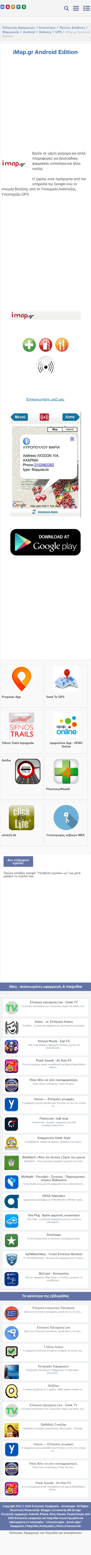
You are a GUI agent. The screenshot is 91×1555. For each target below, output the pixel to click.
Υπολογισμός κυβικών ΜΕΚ (65, 835)
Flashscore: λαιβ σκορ (54, 1118)
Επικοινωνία (73, 1526)
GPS (58, 32)
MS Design (74, 1510)
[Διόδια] (27, 784)
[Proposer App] (21, 692)
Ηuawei (61, 1514)
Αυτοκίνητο (47, 27)
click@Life (9, 835)
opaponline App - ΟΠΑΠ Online (66, 744)
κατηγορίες (37, 1522)
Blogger (46, 1510)
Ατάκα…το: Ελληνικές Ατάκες (54, 1021)
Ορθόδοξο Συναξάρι (53, 1424)
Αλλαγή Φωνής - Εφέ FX (54, 1041)
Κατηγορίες (47, 1526)
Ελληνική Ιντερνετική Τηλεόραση (53, 1308)
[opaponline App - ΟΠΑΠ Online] (66, 738)
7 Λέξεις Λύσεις (53, 1347)
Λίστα (59, 1526)
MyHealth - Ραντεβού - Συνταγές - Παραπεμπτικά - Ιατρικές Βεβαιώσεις (53, 1178)
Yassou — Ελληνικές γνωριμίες (54, 1099)
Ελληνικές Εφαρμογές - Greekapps (53, 1506)
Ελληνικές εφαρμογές (28, 1518)
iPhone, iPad (47, 1514)
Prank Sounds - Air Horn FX (54, 1060)
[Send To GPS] (66, 692)
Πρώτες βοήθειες (72, 27)
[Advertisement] (45, 105)
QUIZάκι (53, 1385)
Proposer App (11, 697)
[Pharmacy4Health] (66, 784)
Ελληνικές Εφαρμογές (18, 27)
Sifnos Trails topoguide (18, 743)
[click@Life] (21, 830)
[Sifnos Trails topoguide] (21, 738)
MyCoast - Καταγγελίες (54, 1273)
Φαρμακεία (10, 32)
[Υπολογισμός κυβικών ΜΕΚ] (66, 830)
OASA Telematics (53, 1196)
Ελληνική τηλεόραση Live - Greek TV (54, 1002)
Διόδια (6, 760)
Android (29, 32)
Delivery (45, 32)
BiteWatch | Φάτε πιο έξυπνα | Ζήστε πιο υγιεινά (54, 1157)
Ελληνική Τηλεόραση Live (53, 1327)
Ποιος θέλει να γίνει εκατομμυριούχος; (54, 1080)
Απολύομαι (54, 1234)
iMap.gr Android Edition (45, 52)
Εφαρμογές (17, 1526)
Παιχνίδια (32, 1526)
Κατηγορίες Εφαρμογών (53, 1366)
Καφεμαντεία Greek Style (54, 1138)
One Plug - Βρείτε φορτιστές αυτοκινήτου (54, 1215)
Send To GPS (55, 697)
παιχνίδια (52, 1518)
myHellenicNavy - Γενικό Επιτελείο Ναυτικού (53, 1254)
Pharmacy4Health (58, 789)
